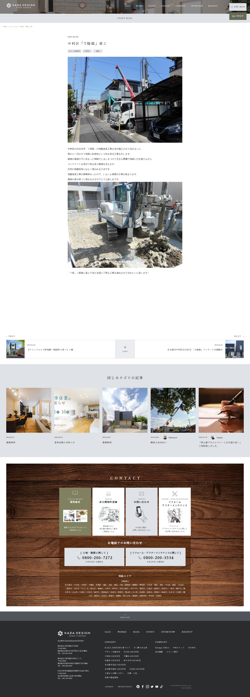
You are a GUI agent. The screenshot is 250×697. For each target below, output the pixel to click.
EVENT (152, 6)
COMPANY (181, 6)
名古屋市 (68, 585)
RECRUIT (213, 6)
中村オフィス (178, 648)
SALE (128, 6)
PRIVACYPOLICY (125, 687)
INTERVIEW (197, 6)
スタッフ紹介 (172, 652)
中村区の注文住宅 (112, 656)
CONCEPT (166, 6)
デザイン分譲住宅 (112, 652)
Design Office (162, 648)
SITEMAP (109, 687)
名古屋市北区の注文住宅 (115, 665)
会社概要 (159, 652)
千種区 (91, 585)
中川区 (76, 585)
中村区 (84, 585)
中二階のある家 (140, 648)
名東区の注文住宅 (112, 660)
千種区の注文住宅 (131, 656)
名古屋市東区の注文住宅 (115, 669)
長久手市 (134, 588)
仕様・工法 (132, 673)
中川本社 (192, 648)
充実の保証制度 (111, 677)
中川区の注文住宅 (131, 652)
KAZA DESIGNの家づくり (117, 648)
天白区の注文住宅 (137, 669)
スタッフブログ (13, 26)
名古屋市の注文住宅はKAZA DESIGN (71, 641)
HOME (5, 26)
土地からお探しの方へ (114, 673)
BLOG (136, 632)
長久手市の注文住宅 (132, 660)
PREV (12, 336)
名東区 (98, 585)
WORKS (139, 6)
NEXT (237, 336)
